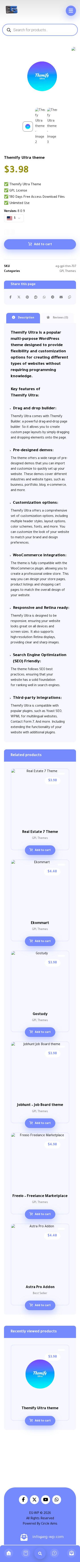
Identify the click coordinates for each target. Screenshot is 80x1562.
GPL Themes (68, 271)
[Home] (8, 1553)
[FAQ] (54, 1553)
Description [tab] (25, 318)
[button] (71, 11)
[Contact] (71, 1553)
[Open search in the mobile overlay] (40, 30)
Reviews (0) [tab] (60, 318)
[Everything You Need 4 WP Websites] (11, 9)
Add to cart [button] (43, 850)
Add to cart (43, 245)
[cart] (25, 1553)
